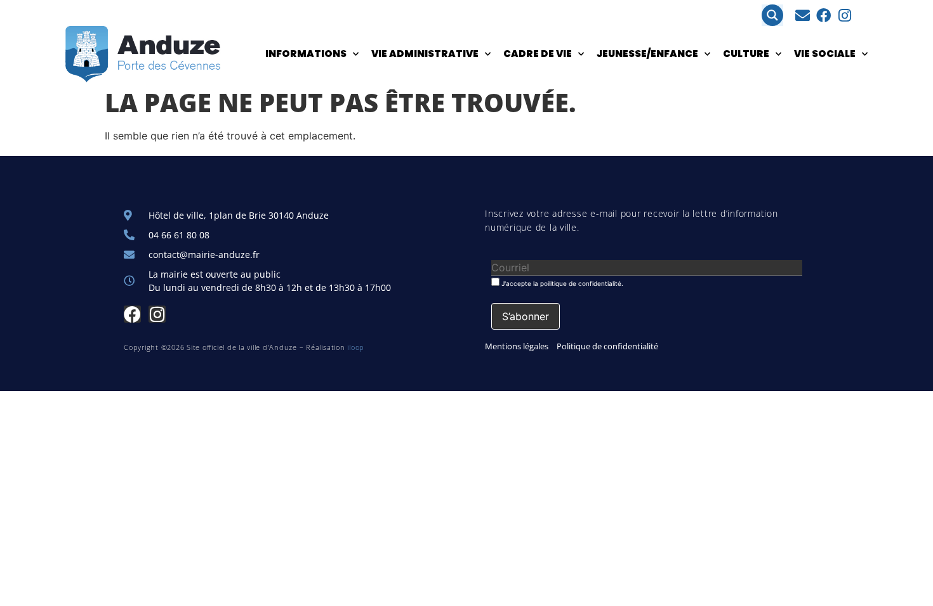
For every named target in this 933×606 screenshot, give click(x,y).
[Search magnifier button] (772, 15)
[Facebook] (823, 15)
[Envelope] (802, 15)
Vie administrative (425, 53)
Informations (306, 53)
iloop (355, 347)
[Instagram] (844, 15)
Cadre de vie (537, 53)
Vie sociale (825, 53)
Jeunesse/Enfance (647, 53)
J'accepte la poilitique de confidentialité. (561, 283)
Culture (746, 53)
